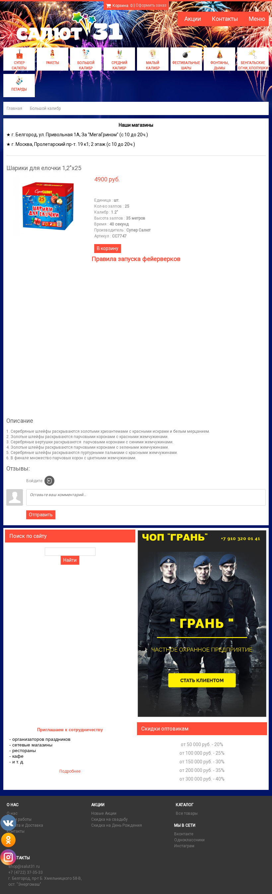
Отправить (41, 514)
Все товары (187, 813)
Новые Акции (103, 813)
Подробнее (70, 771)
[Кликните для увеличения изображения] (47, 205)
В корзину (107, 248)
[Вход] (49, 481)
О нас (12, 813)
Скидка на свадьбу (109, 819)
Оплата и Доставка (25, 825)
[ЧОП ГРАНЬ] (202, 716)
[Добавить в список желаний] (99, 192)
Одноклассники (189, 840)
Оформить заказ (151, 5)
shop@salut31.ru (24, 866)
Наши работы (19, 819)
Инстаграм (184, 846)
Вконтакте (183, 834)
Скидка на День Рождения (116, 825)
